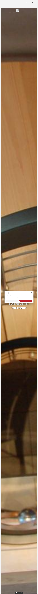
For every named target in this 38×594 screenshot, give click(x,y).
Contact (29, 2)
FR (32, 2)
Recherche (26, 3)
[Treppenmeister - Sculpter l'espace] (14, 11)
